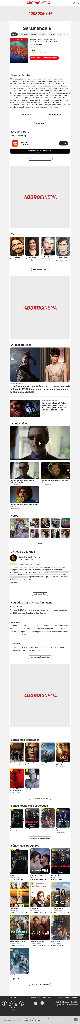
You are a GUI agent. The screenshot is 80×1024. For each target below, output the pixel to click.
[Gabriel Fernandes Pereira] (13, 558)
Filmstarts (65, 1002)
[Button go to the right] (68, 34)
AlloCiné (58, 1002)
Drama (40, 40)
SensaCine (74, 1002)
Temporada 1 (40, 123)
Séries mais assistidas (25, 23)
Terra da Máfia (29, 829)
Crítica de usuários (23, 551)
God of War (44, 763)
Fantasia (46, 40)
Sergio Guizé (63, 257)
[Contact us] (13, 1009)
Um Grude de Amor (57, 908)
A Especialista (29, 763)
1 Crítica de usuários (40, 594)
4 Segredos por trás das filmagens (40, 657)
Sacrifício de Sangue (37, 941)
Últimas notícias (21, 344)
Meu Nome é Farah (36, 875)
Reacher (12, 829)
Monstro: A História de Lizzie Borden (16, 789)
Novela (52, 40)
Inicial (12, 23)
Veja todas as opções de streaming (40, 159)
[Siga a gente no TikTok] (22, 1003)
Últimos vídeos (20, 423)
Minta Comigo (14, 975)
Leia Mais (13, 583)
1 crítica (21, 559)
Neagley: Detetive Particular (61, 763)
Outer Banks (14, 908)
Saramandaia (37, 28)
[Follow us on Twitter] (10, 1003)
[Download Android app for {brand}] (43, 1003)
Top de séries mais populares (40, 984)
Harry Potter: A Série (16, 763)
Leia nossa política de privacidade (31, 1020)
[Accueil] (38, 2)
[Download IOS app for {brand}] (37, 1003)
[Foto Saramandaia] (19, 528)
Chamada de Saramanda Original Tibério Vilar (55, 481)
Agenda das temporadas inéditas (40, 838)
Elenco (15, 234)
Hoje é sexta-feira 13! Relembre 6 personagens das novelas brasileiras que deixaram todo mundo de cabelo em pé (55, 406)
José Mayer (56, 42)
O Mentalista (34, 908)
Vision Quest (29, 789)
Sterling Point (45, 829)
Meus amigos (43, 47)
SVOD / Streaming (18, 136)
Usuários (33, 47)
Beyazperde (59, 1005)
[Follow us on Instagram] (16, 1003)
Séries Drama (36, 23)
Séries (16, 23)
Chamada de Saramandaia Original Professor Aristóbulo (22, 481)
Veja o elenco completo (40, 269)
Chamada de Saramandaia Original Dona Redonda (24, 505)
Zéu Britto (38, 42)
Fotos (14, 515)
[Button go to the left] (64, 34)
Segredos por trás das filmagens (31, 602)
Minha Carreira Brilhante (18, 941)
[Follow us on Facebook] (4, 1003)
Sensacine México (71, 1005)
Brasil (41, 44)
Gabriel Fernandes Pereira (29, 557)
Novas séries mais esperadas (40, 798)
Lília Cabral (47, 42)
